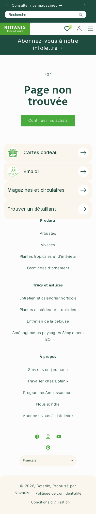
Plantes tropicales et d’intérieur (48, 256)
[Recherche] (80, 14)
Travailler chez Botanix (48, 381)
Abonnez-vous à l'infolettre (48, 415)
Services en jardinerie (48, 369)
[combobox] (45, 14)
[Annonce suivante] (84, 5)
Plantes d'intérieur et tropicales (48, 309)
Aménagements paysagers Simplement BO (48, 336)
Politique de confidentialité (58, 493)
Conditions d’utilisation (50, 502)
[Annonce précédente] (6, 5)
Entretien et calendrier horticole (48, 298)
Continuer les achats (48, 120)
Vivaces (48, 245)
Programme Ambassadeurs (48, 392)
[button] (90, 28)
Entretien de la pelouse (48, 321)
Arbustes (48, 233)
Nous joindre (48, 404)
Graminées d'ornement (48, 268)
